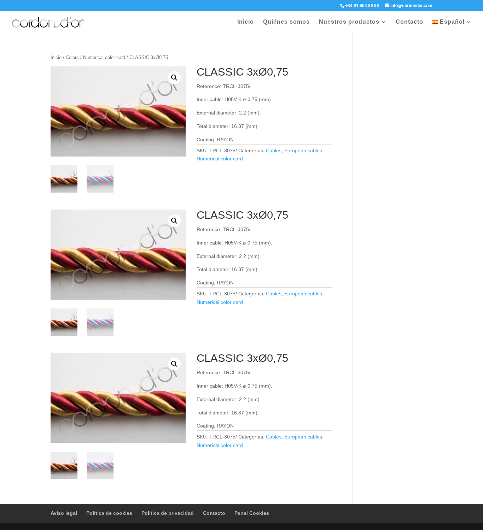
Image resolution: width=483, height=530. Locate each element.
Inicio (245, 22)
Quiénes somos (286, 22)
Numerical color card (104, 57)
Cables (273, 150)
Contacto (409, 22)
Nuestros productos (349, 22)
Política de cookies (109, 513)
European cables (303, 150)
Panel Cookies (251, 513)
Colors (72, 57)
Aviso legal (64, 513)
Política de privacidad (167, 513)
